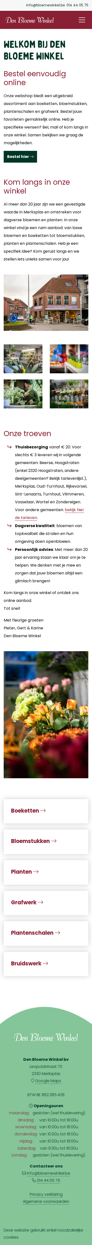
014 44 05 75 (77, 5)
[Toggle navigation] (82, 20)
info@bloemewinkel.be (45, 5)
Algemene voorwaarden (46, 1201)
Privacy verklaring (46, 1194)
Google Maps (48, 1081)
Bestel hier (18, 156)
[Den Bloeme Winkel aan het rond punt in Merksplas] (46, 302)
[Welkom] (46, 714)
